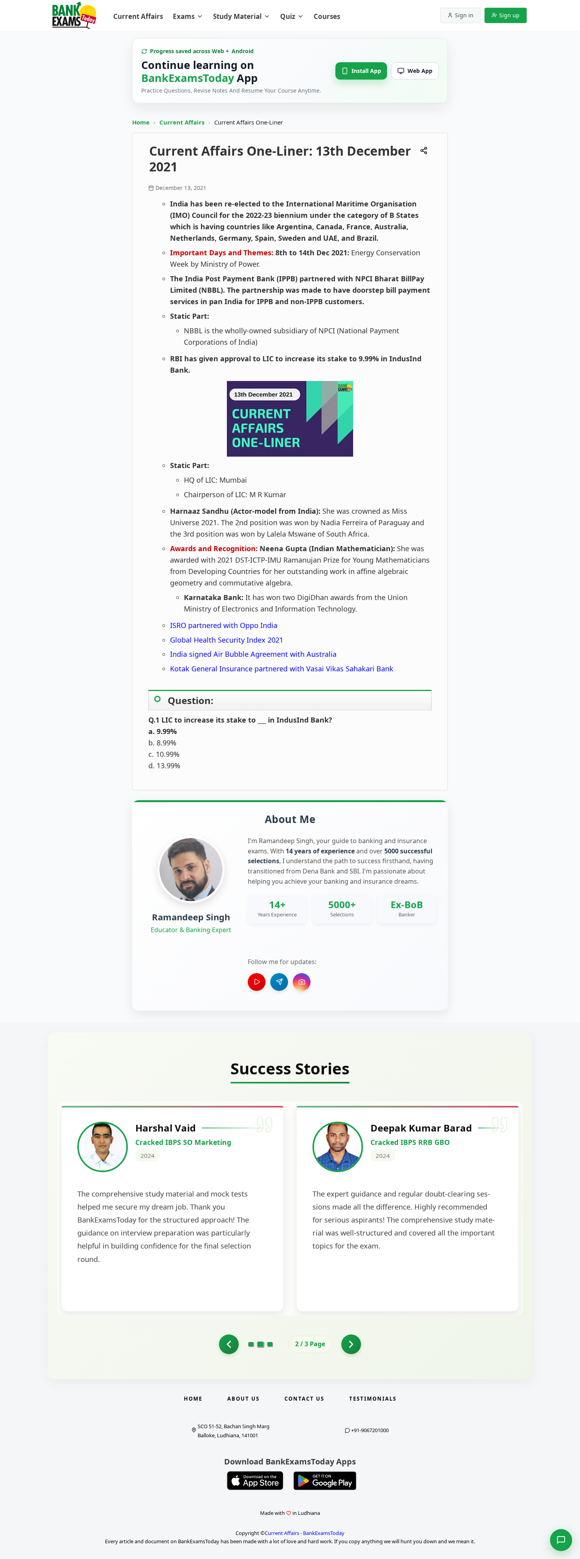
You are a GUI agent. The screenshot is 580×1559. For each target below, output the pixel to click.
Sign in (464, 15)
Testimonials (373, 1398)
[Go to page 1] (229, 1344)
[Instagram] (302, 982)
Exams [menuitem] (184, 16)
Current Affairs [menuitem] (138, 16)
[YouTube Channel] (257, 982)
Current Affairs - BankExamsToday (304, 1533)
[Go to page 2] (260, 1344)
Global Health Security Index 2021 (226, 640)
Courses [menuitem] (327, 16)
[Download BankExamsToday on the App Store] (255, 1480)
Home (141, 122)
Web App (420, 70)
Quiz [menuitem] (287, 16)
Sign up (509, 15)
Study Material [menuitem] (237, 16)
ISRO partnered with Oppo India (223, 625)
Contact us (304, 1398)
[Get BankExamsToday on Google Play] (324, 1480)
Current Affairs (182, 122)
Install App (366, 70)
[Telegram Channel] (279, 982)
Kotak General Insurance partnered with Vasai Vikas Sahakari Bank (281, 668)
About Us (243, 1398)
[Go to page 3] (270, 1344)
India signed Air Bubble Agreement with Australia (253, 654)
